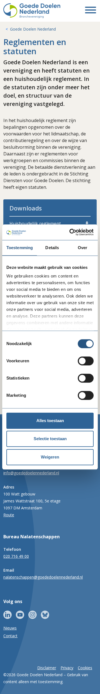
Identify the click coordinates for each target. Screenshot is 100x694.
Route (8, 514)
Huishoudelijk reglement (35, 223)
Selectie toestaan (50, 438)
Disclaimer (46, 667)
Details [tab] (52, 247)
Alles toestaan (50, 420)
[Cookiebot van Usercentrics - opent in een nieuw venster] (71, 232)
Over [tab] (82, 247)
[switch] (86, 360)
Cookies (85, 667)
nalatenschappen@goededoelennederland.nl (43, 577)
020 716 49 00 (16, 556)
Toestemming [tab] (19, 247)
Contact (10, 635)
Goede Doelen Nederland (33, 29)
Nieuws (10, 628)
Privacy (67, 667)
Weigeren (50, 457)
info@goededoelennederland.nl (31, 472)
